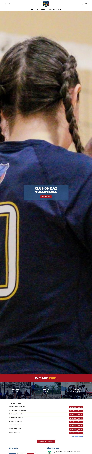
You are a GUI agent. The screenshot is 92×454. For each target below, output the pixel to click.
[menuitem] (34, 9)
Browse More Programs (77, 436)
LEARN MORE (46, 197)
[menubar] (46, 9)
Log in (85, 3)
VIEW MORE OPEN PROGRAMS (46, 441)
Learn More (73, 407)
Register (80, 407)
